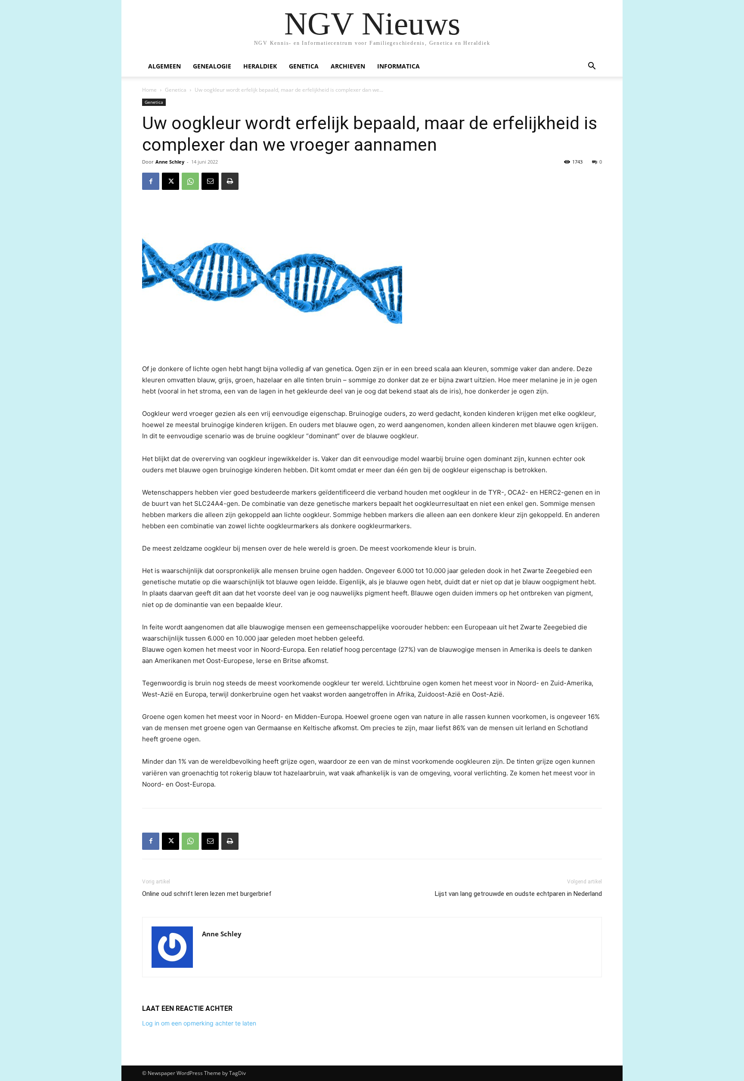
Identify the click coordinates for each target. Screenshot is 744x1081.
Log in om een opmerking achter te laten (199, 1023)
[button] (591, 67)
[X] (170, 181)
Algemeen (164, 66)
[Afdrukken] (230, 181)
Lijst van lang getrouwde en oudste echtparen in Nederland (518, 894)
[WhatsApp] (190, 181)
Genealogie (212, 66)
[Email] (210, 181)
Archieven (348, 66)
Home (149, 89)
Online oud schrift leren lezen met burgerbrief (207, 894)
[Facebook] (150, 181)
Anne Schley (169, 161)
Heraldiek (260, 66)
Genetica (304, 66)
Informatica (398, 66)
